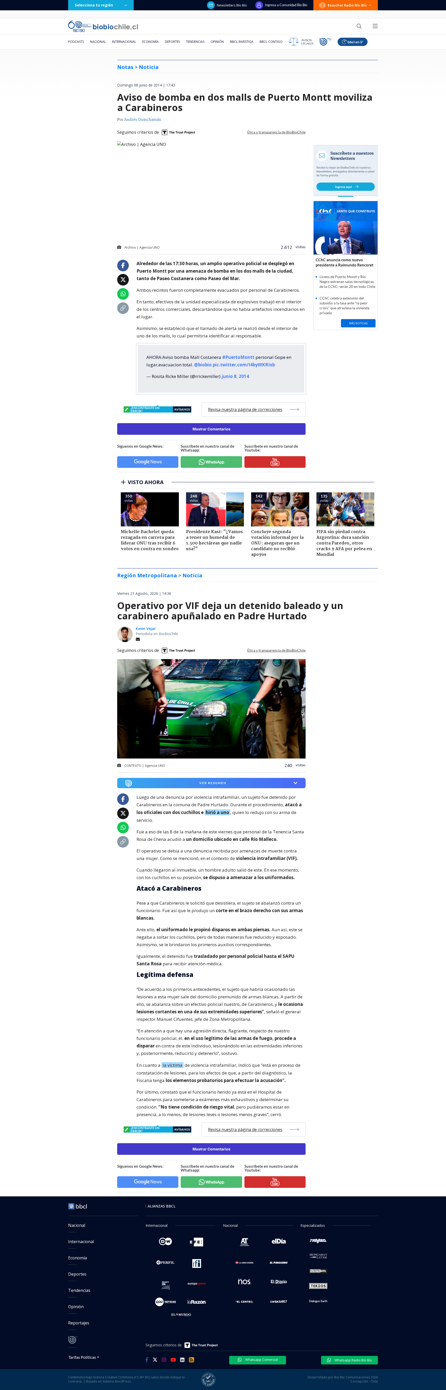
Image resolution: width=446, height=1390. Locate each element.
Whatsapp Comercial (261, 1359)
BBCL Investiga (241, 42)
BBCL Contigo (271, 42)
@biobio (203, 365)
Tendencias (195, 42)
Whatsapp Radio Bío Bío (353, 1360)
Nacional (98, 42)
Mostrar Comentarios (211, 429)
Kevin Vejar (146, 628)
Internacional (124, 42)
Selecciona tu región (94, 5)
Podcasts (76, 42)
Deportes (172, 42)
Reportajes (78, 1323)
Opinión (217, 42)
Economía (150, 42)
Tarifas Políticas (82, 1357)
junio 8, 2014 (235, 376)
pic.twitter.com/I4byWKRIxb (244, 365)
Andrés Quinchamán (142, 120)
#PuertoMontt (238, 357)
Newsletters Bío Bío (232, 5)
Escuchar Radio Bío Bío (347, 5)
